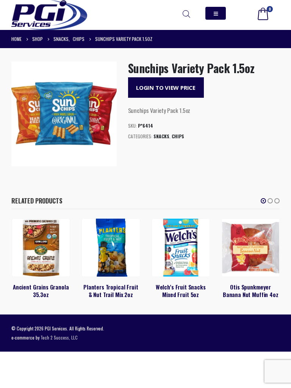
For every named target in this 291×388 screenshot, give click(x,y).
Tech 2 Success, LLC (59, 337)
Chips (178, 136)
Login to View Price (166, 87)
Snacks (161, 136)
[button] (263, 200)
